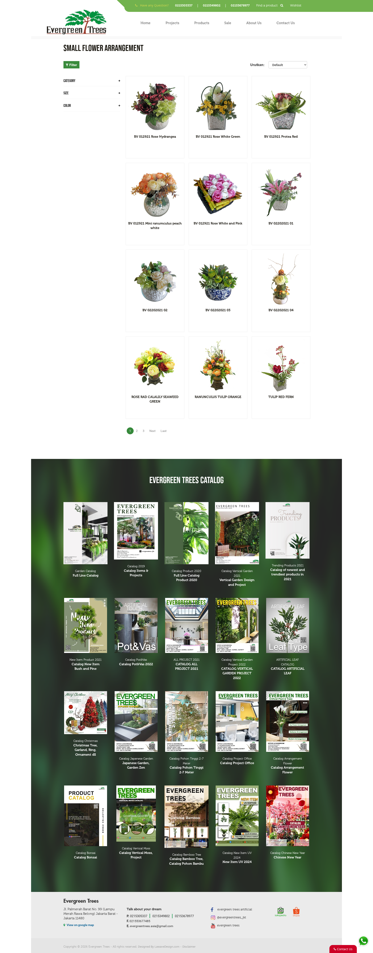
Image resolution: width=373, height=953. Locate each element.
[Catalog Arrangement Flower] (288, 721)
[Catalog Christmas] (85, 712)
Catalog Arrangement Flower (287, 765)
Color (67, 105)
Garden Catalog (85, 573)
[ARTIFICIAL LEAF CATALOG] (288, 625)
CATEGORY (69, 81)
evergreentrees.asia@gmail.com (150, 926)
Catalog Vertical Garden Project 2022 (237, 669)
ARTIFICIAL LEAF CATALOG (287, 666)
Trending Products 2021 (287, 572)
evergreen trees (227, 925)
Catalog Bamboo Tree (186, 859)
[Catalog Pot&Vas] (136, 625)
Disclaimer (189, 946)
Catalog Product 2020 (186, 575)
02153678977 (240, 5)
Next (152, 431)
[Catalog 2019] (136, 531)
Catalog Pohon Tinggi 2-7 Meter (186, 765)
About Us (253, 23)
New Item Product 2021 (85, 664)
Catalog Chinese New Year (287, 855)
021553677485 (138, 921)
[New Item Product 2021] (85, 625)
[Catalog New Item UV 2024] (237, 815)
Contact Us (286, 23)
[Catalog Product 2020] (186, 533)
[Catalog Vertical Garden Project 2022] (237, 625)
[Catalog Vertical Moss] (136, 813)
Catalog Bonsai (85, 855)
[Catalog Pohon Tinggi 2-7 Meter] (186, 721)
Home (145, 23)
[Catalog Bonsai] (85, 815)
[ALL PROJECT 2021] (186, 625)
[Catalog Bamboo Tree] (186, 816)
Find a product (267, 5)
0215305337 (184, 5)
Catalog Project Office (237, 761)
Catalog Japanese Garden (136, 763)
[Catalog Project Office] (237, 721)
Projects (172, 23)
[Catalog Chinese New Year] (288, 815)
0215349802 (211, 5)
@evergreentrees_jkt (231, 917)
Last (164, 431)
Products (201, 23)
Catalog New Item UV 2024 (237, 857)
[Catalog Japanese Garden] (136, 721)
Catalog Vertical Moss (136, 853)
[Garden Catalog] (85, 533)
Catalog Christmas (85, 747)
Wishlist (295, 5)
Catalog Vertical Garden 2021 (237, 578)
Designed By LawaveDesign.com (158, 946)
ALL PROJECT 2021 (186, 664)
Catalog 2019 (136, 571)
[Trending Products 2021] (288, 530)
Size (66, 93)
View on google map (80, 925)
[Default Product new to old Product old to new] (288, 64)
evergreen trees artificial (234, 909)
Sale (227, 23)
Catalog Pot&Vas (136, 662)
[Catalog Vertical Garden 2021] (237, 533)
